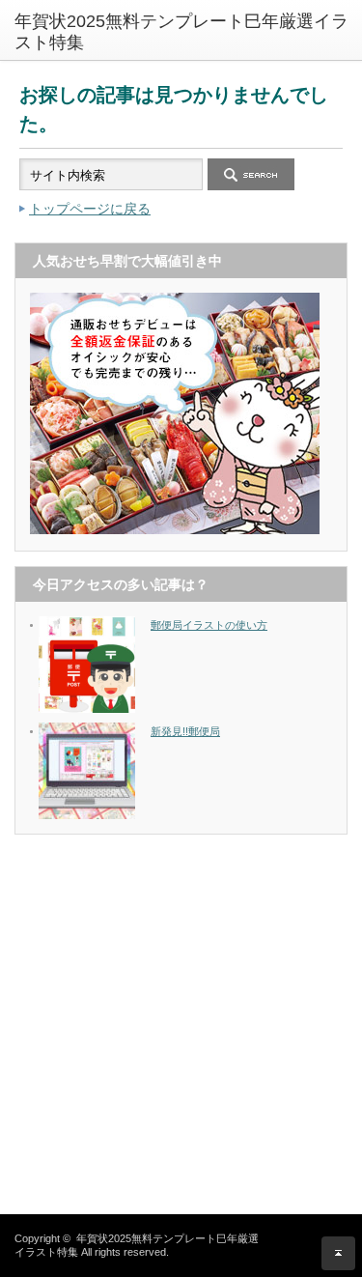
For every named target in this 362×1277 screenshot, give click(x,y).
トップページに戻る (90, 208)
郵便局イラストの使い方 (209, 625)
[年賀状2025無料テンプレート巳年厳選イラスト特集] (188, 32)
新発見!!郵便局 (185, 731)
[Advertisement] (181, 1030)
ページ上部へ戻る (338, 1253)
